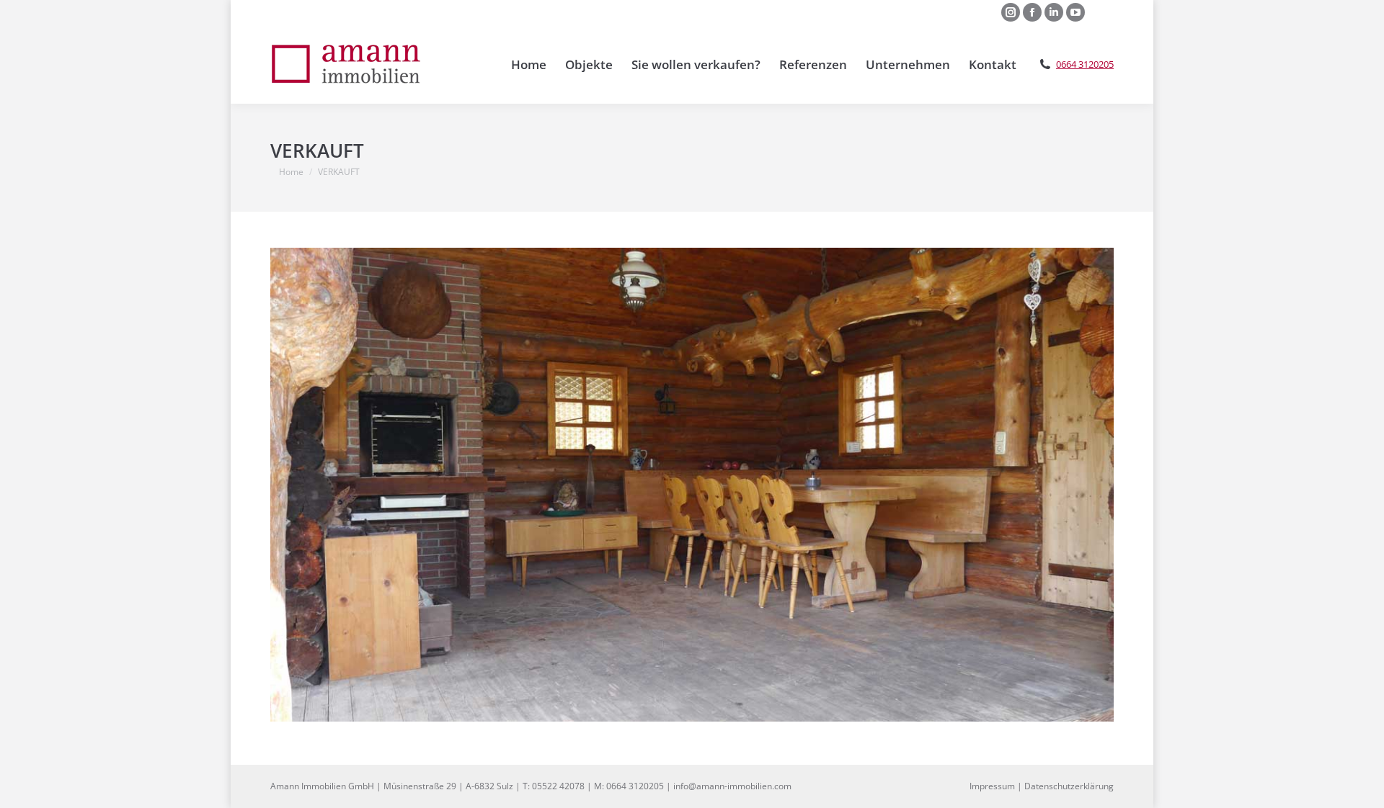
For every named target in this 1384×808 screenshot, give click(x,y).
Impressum (992, 786)
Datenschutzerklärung (1069, 786)
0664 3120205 (1085, 64)
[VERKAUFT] (692, 485)
